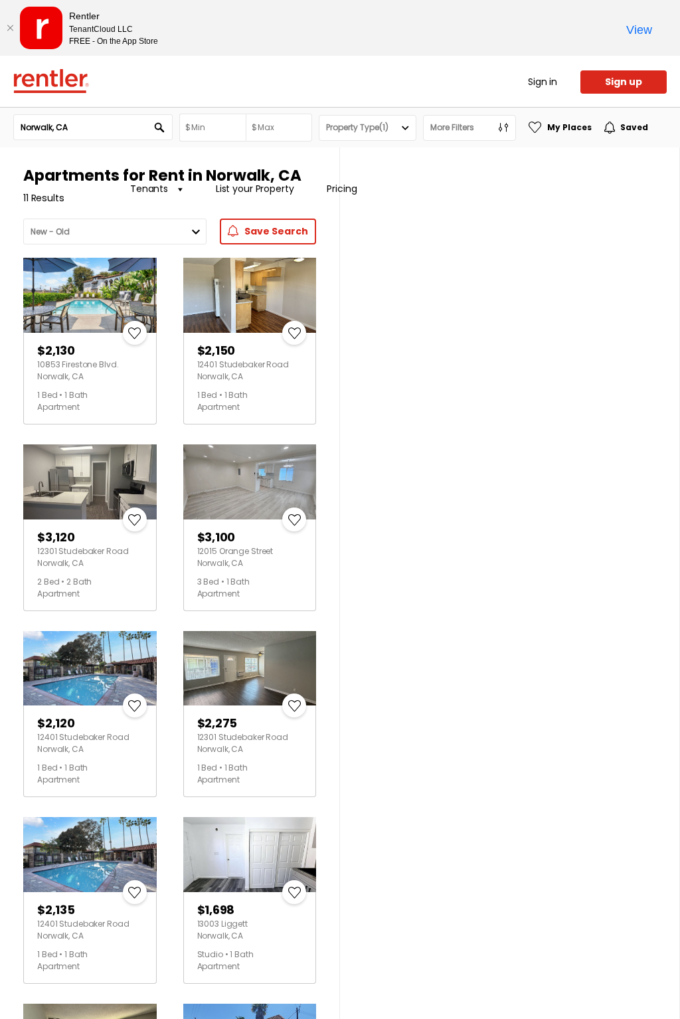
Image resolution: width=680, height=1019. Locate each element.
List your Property (255, 188)
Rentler (51, 81)
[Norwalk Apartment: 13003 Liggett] (250, 854)
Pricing (342, 188)
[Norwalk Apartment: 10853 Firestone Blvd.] (90, 295)
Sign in (542, 81)
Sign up (623, 81)
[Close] (10, 28)
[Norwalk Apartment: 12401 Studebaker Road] (250, 295)
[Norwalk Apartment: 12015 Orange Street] (250, 481)
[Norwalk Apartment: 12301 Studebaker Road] (90, 481)
